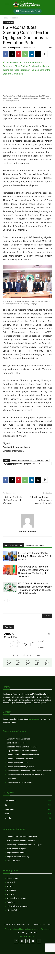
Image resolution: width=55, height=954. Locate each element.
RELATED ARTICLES (13, 545)
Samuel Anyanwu (12, 47)
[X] (12, 54)
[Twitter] (22, 941)
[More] (45, 54)
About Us (21, 924)
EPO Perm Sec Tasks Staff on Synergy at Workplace (12, 500)
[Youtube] (33, 941)
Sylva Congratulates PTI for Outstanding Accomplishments (41, 500)
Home (5, 18)
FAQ (28, 924)
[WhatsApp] (25, 54)
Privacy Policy (9, 924)
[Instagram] (27, 941)
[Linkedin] (31, 54)
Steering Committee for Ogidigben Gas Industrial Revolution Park (23, 463)
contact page (34, 719)
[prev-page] (4, 600)
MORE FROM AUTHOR (35, 545)
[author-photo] (27, 527)
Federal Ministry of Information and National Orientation (27, 929)
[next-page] (9, 600)
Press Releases (16, 18)
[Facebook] (5, 54)
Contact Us (36, 924)
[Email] (38, 54)
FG (47, 460)
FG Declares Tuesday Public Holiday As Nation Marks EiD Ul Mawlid (34, 556)
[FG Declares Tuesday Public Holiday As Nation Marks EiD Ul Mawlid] (10, 556)
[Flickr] (39, 941)
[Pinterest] (18, 54)
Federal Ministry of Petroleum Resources (27, 460)
